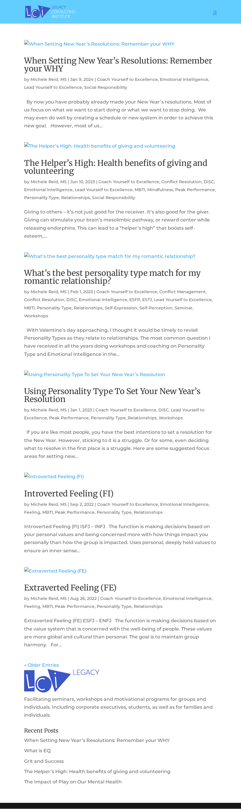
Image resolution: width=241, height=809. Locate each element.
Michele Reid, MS (49, 79)
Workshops (36, 315)
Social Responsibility (105, 87)
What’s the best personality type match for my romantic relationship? (112, 277)
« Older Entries (41, 665)
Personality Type (41, 197)
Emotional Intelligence (184, 79)
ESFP (134, 299)
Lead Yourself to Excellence (53, 87)
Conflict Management (182, 291)
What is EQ (37, 750)
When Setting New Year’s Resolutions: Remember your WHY (118, 65)
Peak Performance (195, 189)
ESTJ (147, 299)
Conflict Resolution (181, 181)
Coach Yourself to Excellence (127, 79)
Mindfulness (160, 189)
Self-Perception (156, 308)
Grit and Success (44, 761)
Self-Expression (121, 308)
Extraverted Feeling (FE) (70, 588)
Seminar (184, 308)
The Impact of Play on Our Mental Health (73, 782)
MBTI (140, 189)
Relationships (75, 197)
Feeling (32, 512)
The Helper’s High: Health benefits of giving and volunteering (115, 167)
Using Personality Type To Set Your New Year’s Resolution (112, 395)
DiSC (209, 181)
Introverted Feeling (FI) (69, 493)
